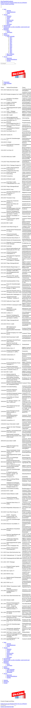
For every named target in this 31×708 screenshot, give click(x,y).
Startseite (9, 10)
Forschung (9, 24)
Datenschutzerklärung (12, 59)
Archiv (8, 13)
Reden (8, 31)
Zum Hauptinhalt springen (7, 1)
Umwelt (8, 17)
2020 (11, 47)
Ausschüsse (9, 32)
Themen (6, 14)
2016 (11, 41)
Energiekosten (7, 25)
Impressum (9, 58)
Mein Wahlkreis (10, 54)
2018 (11, 44)
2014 (11, 39)
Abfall (8, 18)
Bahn (8, 22)
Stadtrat (5, 33)
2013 (11, 37)
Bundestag (6, 29)
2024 (11, 52)
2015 (11, 40)
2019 (11, 45)
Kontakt (5, 683)
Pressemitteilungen (11, 12)
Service (5, 56)
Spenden (9, 60)
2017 (11, 43)
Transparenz (6, 35)
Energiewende (10, 20)
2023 (11, 51)
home (5, 9)
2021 (11, 48)
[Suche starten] (15, 705)
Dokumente (9, 55)
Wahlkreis (9, 16)
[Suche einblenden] (1, 5)
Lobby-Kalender (11, 36)
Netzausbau (9, 21)
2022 (11, 50)
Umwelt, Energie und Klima (7, 4)
